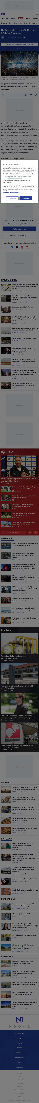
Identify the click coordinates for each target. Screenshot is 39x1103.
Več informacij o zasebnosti (15, 178)
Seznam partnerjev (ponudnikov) (11, 192)
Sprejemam (25, 198)
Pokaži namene (12, 198)
